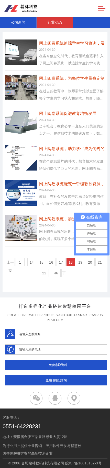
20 (90, 262)
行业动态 (55, 22)
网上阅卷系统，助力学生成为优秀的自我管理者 (72, 149)
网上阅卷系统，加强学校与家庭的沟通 (72, 220)
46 (56, 273)
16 (51, 262)
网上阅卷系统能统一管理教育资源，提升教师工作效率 (72, 185)
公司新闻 (18, 22)
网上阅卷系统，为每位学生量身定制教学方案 (72, 79)
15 (41, 262)
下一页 (65, 274)
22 (44, 273)
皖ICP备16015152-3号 (83, 463)
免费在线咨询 (56, 380)
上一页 (10, 263)
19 (80, 262)
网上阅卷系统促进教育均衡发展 (67, 113)
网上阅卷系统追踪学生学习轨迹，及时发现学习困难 (72, 44)
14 (32, 262)
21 (100, 262)
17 (61, 262)
